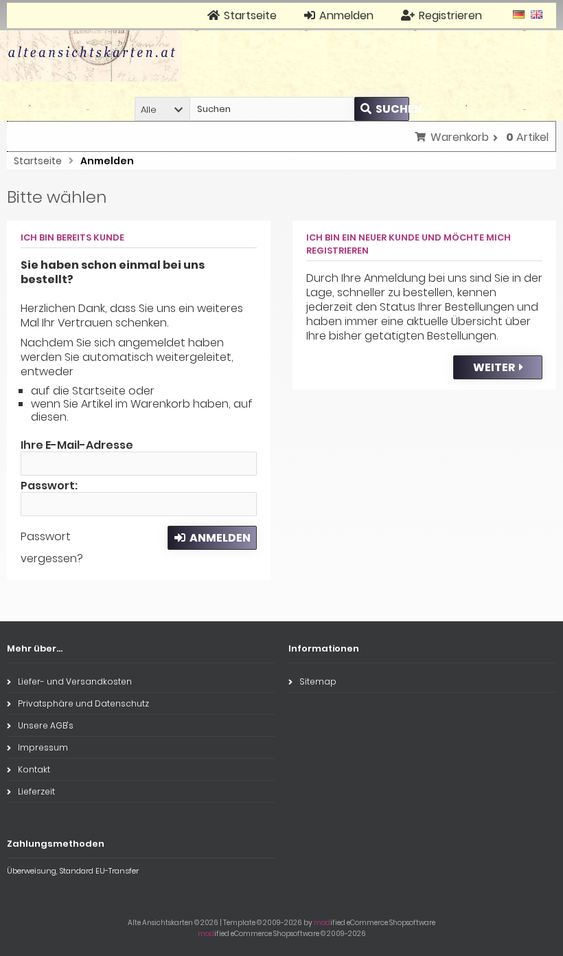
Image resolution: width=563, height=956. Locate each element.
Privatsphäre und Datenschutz (83, 703)
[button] (162, 109)
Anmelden (212, 538)
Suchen (382, 109)
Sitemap (317, 681)
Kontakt (34, 769)
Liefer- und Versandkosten (75, 681)
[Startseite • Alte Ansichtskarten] (91, 56)
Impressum (43, 747)
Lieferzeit (36, 791)
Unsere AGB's (45, 725)
